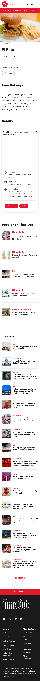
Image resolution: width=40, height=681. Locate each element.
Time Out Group (8, 645)
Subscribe (30, 4)
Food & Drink (17, 10)
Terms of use (7, 637)
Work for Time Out (9, 641)
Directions (11, 206)
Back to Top (22, 592)
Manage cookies (8, 660)
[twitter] (10, 619)
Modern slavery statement (8, 654)
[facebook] (4, 619)
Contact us (6, 633)
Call (23, 206)
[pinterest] (16, 619)
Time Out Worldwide (27, 657)
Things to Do (6, 10)
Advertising (7, 649)
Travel (33, 10)
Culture (26, 10)
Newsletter (27, 644)
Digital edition (28, 633)
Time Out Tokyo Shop (28, 638)
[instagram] (21, 619)
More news (20, 578)
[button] (35, 132)
